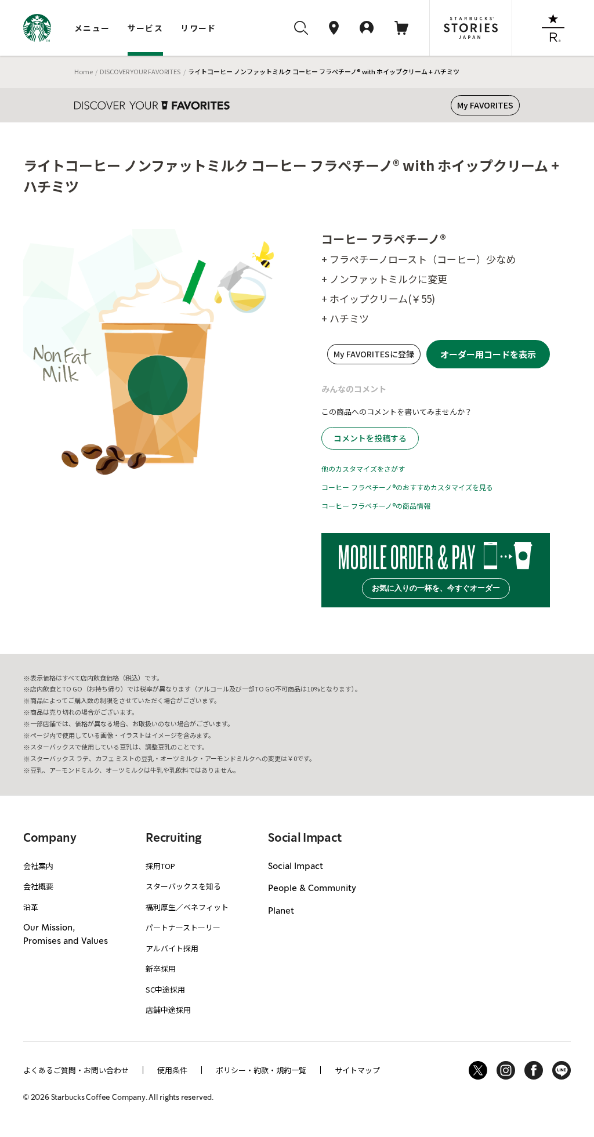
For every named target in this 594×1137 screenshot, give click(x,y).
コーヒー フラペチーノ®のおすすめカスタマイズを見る (407, 487)
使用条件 (172, 1070)
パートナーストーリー (183, 927)
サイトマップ (357, 1070)
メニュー (92, 28)
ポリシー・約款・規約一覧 (261, 1070)
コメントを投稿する (370, 438)
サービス (146, 28)
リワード (198, 28)
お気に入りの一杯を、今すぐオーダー (436, 588)
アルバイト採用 (172, 948)
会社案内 (38, 865)
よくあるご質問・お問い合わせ (76, 1070)
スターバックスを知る (183, 886)
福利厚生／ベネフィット (187, 907)
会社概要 (38, 886)
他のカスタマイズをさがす (363, 468)
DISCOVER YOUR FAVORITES (140, 71)
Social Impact (295, 867)
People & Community (312, 889)
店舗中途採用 (168, 1009)
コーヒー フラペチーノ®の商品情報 (375, 505)
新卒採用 (161, 968)
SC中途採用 (165, 989)
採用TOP (160, 865)
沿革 (30, 907)
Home (83, 71)
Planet (281, 911)
